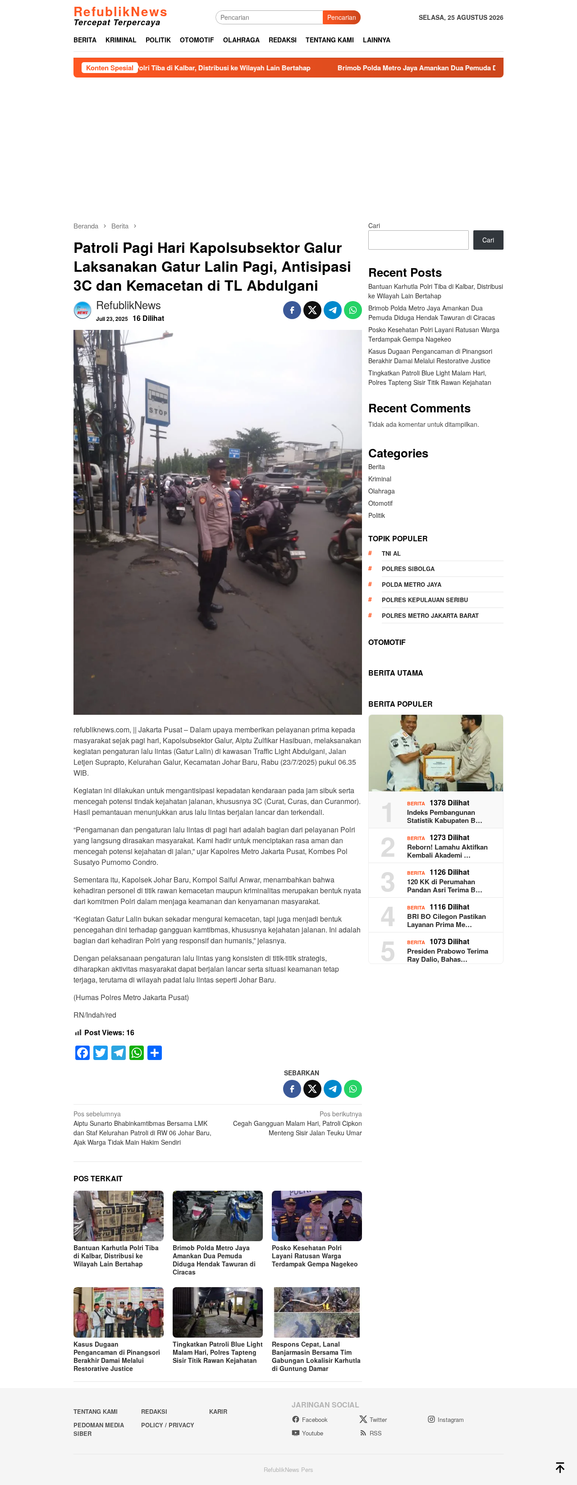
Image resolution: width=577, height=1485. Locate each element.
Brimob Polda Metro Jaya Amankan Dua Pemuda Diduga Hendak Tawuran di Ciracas (424, 68)
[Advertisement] (288, 145)
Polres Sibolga (408, 569)
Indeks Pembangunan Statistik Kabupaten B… (444, 817)
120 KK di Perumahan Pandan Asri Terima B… (444, 886)
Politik (376, 515)
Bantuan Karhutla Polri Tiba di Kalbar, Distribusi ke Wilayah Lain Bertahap (147, 68)
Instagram (451, 1419)
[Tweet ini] (312, 310)
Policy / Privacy (167, 1425)
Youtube (312, 1433)
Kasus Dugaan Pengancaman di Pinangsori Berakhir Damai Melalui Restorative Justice (116, 1356)
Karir (218, 1411)
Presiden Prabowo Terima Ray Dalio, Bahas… (447, 955)
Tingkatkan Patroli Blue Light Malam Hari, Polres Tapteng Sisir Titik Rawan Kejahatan (218, 1352)
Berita (376, 466)
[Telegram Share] (333, 310)
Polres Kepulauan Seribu (425, 600)
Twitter (378, 1419)
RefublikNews (120, 11)
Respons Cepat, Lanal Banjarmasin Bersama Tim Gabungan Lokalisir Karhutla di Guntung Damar (316, 1356)
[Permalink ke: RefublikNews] (82, 309)
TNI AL (391, 553)
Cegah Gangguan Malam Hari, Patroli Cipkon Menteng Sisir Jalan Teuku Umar (297, 1123)
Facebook (315, 1419)
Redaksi (154, 1411)
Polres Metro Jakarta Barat (430, 615)
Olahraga (381, 491)
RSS (376, 1433)
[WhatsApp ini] (353, 310)
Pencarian (341, 17)
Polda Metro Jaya (411, 584)
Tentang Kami (95, 1411)
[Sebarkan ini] (292, 310)
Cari (374, 225)
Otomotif (380, 503)
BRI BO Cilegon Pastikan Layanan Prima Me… (446, 921)
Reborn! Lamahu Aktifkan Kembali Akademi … (447, 851)
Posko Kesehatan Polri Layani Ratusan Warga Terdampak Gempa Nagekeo (315, 1255)
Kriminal (379, 479)
